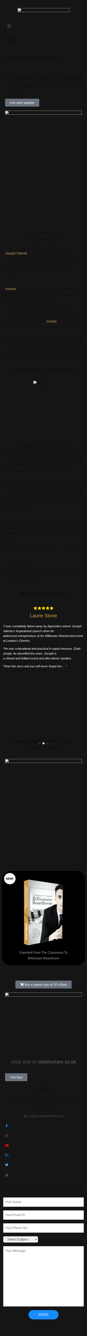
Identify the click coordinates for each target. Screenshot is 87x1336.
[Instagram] (43, 1136)
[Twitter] (43, 1165)
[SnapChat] (43, 1175)
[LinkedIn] (43, 1155)
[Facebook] (43, 1126)
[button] (43, 26)
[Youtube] (43, 1145)
